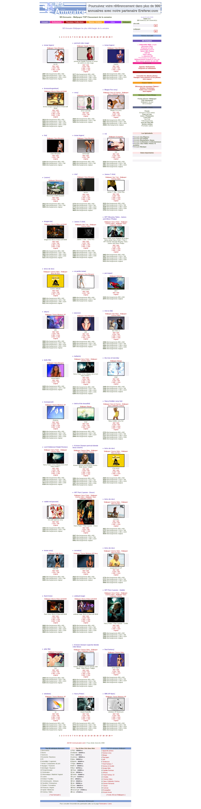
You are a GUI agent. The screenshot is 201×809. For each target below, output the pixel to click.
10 (79, 37)
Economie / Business (49, 757)
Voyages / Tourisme (48, 766)
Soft (103, 759)
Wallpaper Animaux (116, 276)
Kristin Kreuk (107, 792)
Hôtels (113, 22)
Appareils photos (107, 751)
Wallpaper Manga (116, 361)
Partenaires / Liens (105, 803)
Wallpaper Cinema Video (118, 178)
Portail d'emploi (47, 770)
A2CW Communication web (76, 743)
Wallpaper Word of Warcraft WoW (55, 91)
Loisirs (44, 776)
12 (85, 37)
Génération (46, 772)
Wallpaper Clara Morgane (55, 48)
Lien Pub (147, 119)
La (147, 56)
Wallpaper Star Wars (112, 314)
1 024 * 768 (55, 68)
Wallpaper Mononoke (55, 180)
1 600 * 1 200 (85, 70)
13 (88, 37)
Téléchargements (147, 121)
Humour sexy (106, 753)
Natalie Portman (108, 770)
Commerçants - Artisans (50, 781)
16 (97, 37)
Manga (104, 755)
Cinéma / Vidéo (47, 792)
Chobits (105, 777)
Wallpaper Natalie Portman (85, 46)
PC (43, 759)
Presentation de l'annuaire (147, 58)
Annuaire (141, 137)
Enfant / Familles (47, 779)
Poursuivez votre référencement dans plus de (124, 8)
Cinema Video (107, 779)
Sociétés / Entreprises (49, 783)
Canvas (105, 788)
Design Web (106, 768)
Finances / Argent (48, 787)
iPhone (105, 772)
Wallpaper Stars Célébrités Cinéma (118, 93)
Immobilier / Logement (49, 761)
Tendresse (106, 761)
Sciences (45, 755)
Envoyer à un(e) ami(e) (147, 112)
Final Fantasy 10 (108, 775)
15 (94, 37)
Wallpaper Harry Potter (112, 222)
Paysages (105, 757)
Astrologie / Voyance (48, 768)
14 (91, 37)
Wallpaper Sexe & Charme (112, 92)
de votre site (147, 59)
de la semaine (147, 103)
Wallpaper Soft (55, 504)
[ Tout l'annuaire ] (55, 795)
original (55, 71)
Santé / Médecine (48, 790)
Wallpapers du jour (147, 102)
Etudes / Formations (49, 785)
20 (109, 37)
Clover (105, 785)
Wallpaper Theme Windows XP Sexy (86, 553)
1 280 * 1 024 (55, 69)
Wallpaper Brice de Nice (59, 272)
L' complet (147, 44)
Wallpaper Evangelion (116, 136)
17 (100, 37)
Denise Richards (108, 783)
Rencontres (45, 750)
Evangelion (106, 790)
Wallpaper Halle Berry (55, 553)
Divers (44, 752)
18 (103, 37)
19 (106, 37)
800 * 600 (55, 66)
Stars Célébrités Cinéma (111, 781)
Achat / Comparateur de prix (51, 763)
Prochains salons (147, 126)
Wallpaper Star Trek (112, 177)
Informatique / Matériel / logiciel (52, 774)
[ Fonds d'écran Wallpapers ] (115, 795)
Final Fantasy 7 (107, 764)
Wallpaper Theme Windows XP (55, 314)
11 (82, 37)
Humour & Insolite (108, 766)
